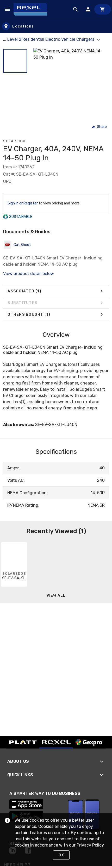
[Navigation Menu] (7, 9)
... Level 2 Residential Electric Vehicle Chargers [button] (49, 39)
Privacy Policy (90, 845)
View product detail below (28, 273)
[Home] (33, 9)
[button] (15, 61)
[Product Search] (75, 9)
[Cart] (102, 9)
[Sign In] (88, 9)
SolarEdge (15, 141)
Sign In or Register (23, 203)
